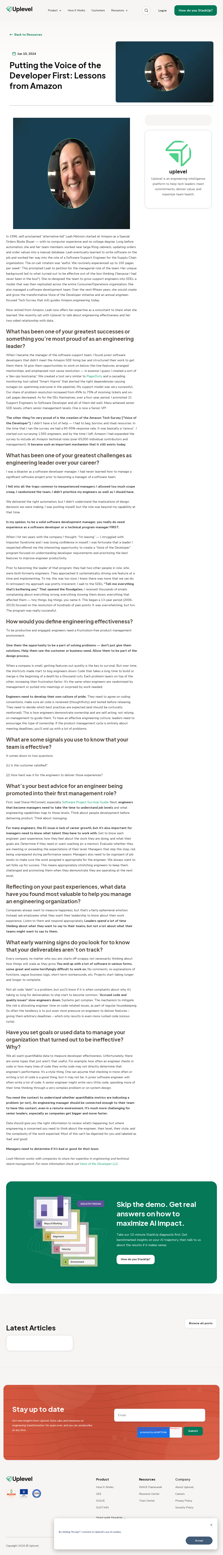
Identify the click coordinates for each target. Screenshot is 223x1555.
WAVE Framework (150, 1487)
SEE (98, 1494)
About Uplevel (184, 1487)
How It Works (105, 1487)
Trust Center (147, 1501)
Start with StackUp (109, 1518)
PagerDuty (94, 376)
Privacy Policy (183, 1501)
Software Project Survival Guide (85, 802)
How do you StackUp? (196, 10)
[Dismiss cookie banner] (211, 1525)
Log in (163, 11)
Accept (199, 1540)
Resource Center (149, 1494)
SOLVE (100, 1501)
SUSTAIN (102, 1507)
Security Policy (184, 1507)
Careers (180, 1494)
